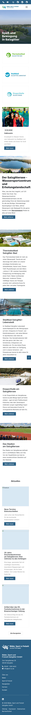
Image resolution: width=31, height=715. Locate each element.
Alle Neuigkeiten (15, 633)
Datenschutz (21, 709)
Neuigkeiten (6, 684)
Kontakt (4, 690)
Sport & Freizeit (7, 681)
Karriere (4, 687)
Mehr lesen (10, 148)
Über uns (5, 675)
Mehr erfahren (9, 217)
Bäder (4, 678)
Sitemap (4, 709)
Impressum (12, 709)
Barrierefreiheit (7, 711)
